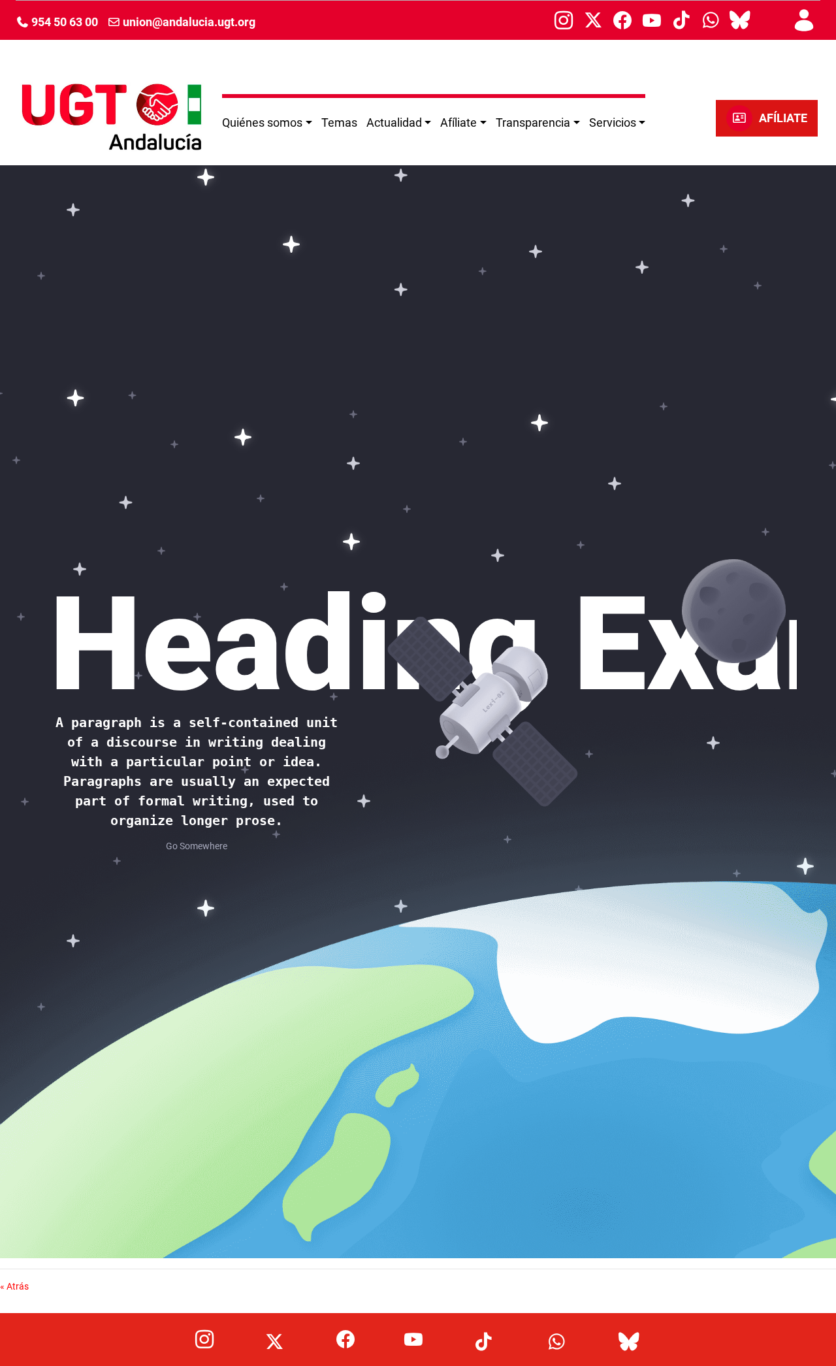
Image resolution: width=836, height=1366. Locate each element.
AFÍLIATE (783, 118)
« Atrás (14, 1286)
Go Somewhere (196, 846)
